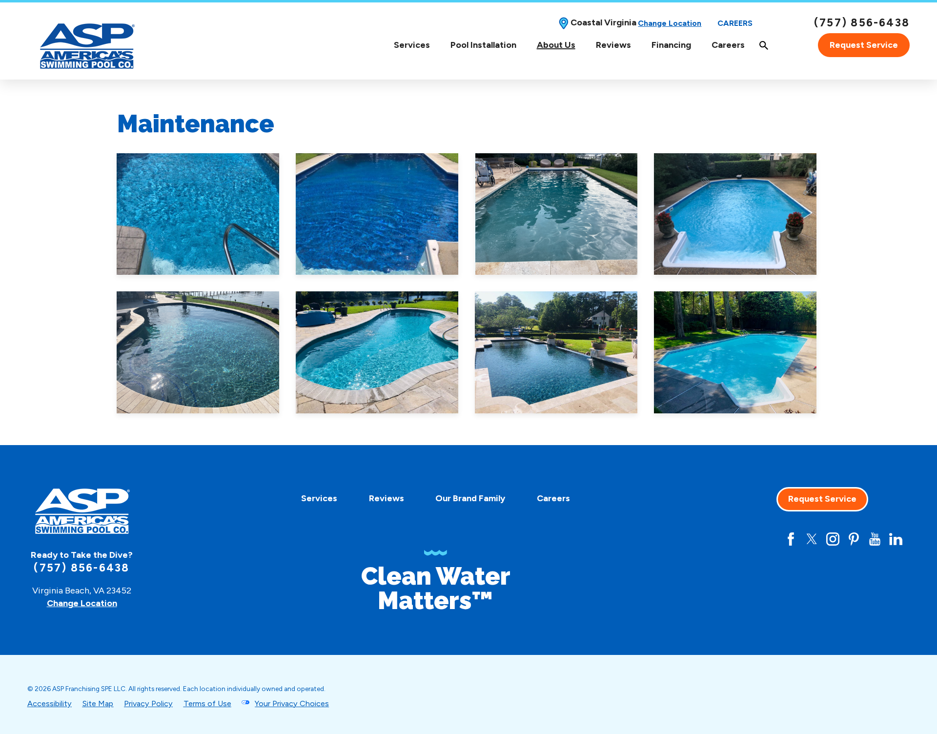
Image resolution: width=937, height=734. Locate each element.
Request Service (864, 45)
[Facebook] (790, 539)
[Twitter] (811, 539)
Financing (671, 45)
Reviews (613, 45)
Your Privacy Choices (292, 703)
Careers (735, 23)
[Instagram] (832, 539)
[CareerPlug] (748, 539)
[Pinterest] (853, 539)
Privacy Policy (148, 703)
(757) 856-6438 (862, 23)
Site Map (97, 703)
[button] (198, 214)
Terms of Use (207, 703)
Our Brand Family (470, 498)
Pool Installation (483, 45)
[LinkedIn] (895, 539)
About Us (556, 45)
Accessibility (49, 703)
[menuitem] (412, 45)
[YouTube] (874, 539)
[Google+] (769, 539)
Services (412, 45)
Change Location (669, 23)
